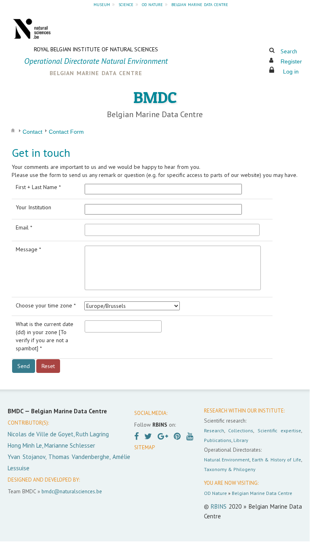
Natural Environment (227, 460)
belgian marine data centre (199, 4)
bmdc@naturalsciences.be (72, 491)
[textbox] (172, 230)
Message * (28, 249)
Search (289, 51)
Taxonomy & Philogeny (230, 469)
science (126, 4)
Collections (240, 430)
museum (102, 4)
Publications (217, 440)
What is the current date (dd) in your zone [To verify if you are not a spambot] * (44, 336)
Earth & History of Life (276, 460)
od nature (152, 4)
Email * (24, 227)
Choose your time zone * (46, 305)
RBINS (219, 506)
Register (291, 61)
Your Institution (33, 207)
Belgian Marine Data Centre (262, 493)
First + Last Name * (38, 187)
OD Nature (215, 493)
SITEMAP (144, 447)
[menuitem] (13, 129)
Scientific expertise (279, 430)
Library (240, 440)
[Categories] (13, 130)
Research (214, 430)
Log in (291, 71)
